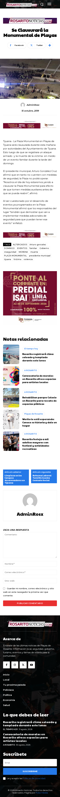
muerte (34, 252)
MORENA (23, 252)
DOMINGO (9, 248)
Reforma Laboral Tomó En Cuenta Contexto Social (42, 478)
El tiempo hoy (31, 349)
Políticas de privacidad (34, 778)
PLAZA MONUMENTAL (15, 255)
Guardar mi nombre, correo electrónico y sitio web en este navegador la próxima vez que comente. (28, 592)
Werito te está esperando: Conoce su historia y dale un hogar (39, 422)
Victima (17, 259)
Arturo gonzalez (38, 244)
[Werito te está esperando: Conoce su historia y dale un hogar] (11, 419)
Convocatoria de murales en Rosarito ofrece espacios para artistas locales (39, 379)
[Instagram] (14, 664)
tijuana (7, 259)
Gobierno (44, 248)
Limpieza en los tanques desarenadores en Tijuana (15, 479)
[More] (49, 45)
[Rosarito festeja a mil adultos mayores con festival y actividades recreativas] (11, 441)
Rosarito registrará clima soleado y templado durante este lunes (38, 357)
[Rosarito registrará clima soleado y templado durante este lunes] (11, 354)
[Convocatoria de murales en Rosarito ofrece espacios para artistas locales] (11, 376)
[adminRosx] (23, 105)
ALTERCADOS (20, 244)
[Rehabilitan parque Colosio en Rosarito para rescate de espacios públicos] (11, 397)
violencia (28, 259)
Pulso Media (42, 792)
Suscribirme (30, 771)
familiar (33, 248)
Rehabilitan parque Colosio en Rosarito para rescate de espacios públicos (39, 400)
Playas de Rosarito (33, 414)
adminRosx (32, 105)
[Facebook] (6, 664)
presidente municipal (39, 255)
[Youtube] (31, 664)
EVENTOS (22, 248)
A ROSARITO (30, 370)
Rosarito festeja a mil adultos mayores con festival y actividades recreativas (35, 443)
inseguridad (10, 252)
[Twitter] (23, 664)
